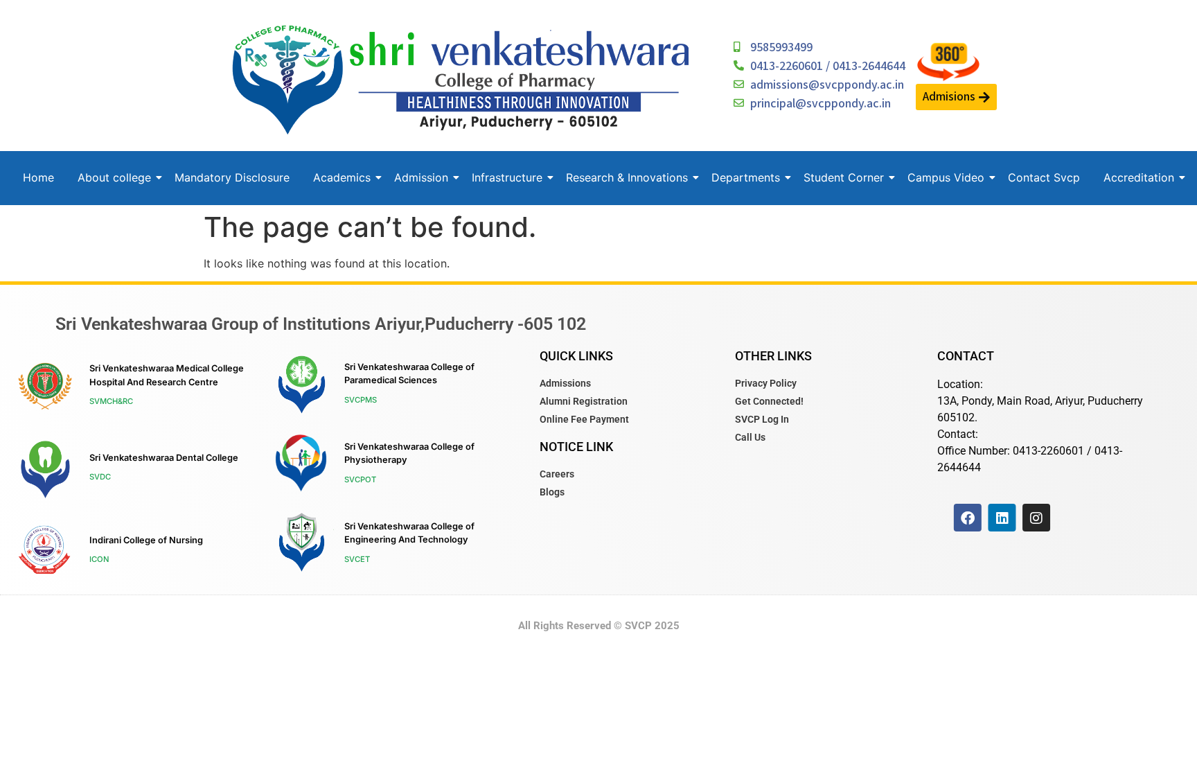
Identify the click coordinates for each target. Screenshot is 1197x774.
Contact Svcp (1044, 177)
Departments (745, 177)
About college (114, 177)
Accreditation (1138, 177)
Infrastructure (507, 177)
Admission (421, 177)
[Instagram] (1036, 517)
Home (38, 177)
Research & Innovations (627, 177)
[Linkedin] (1002, 517)
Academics (342, 177)
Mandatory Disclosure (232, 177)
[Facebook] (968, 517)
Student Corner (844, 177)
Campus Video (945, 177)
